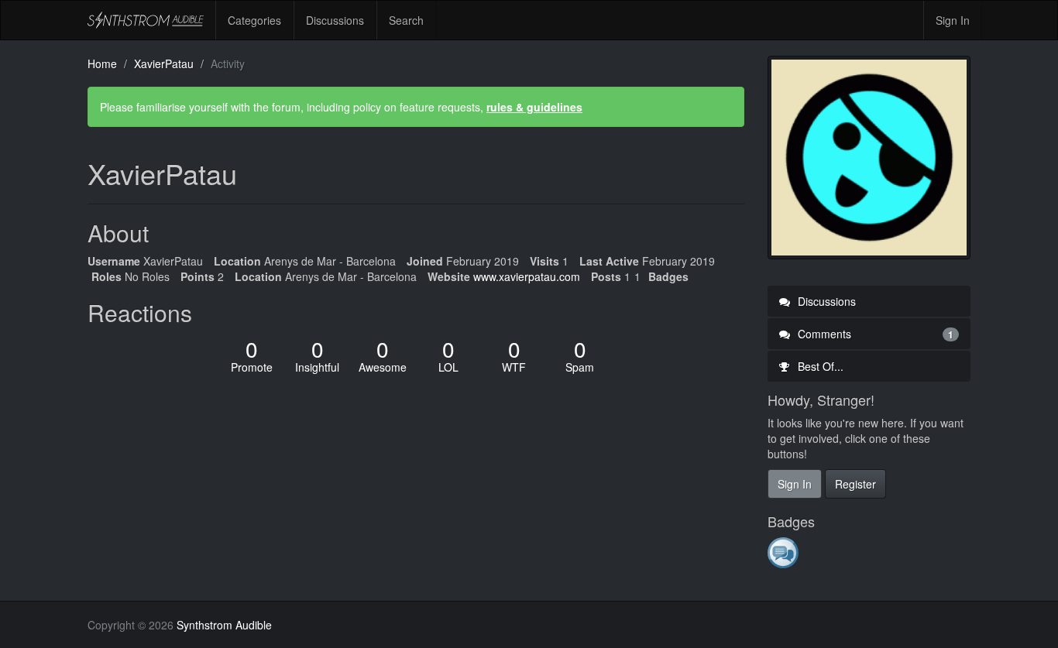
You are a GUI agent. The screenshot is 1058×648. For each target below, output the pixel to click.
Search (406, 20)
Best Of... (819, 366)
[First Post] (784, 552)
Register (855, 484)
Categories (254, 20)
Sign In (953, 20)
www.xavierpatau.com (526, 276)
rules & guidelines (534, 107)
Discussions (335, 20)
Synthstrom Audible (146, 20)
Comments (874, 333)
